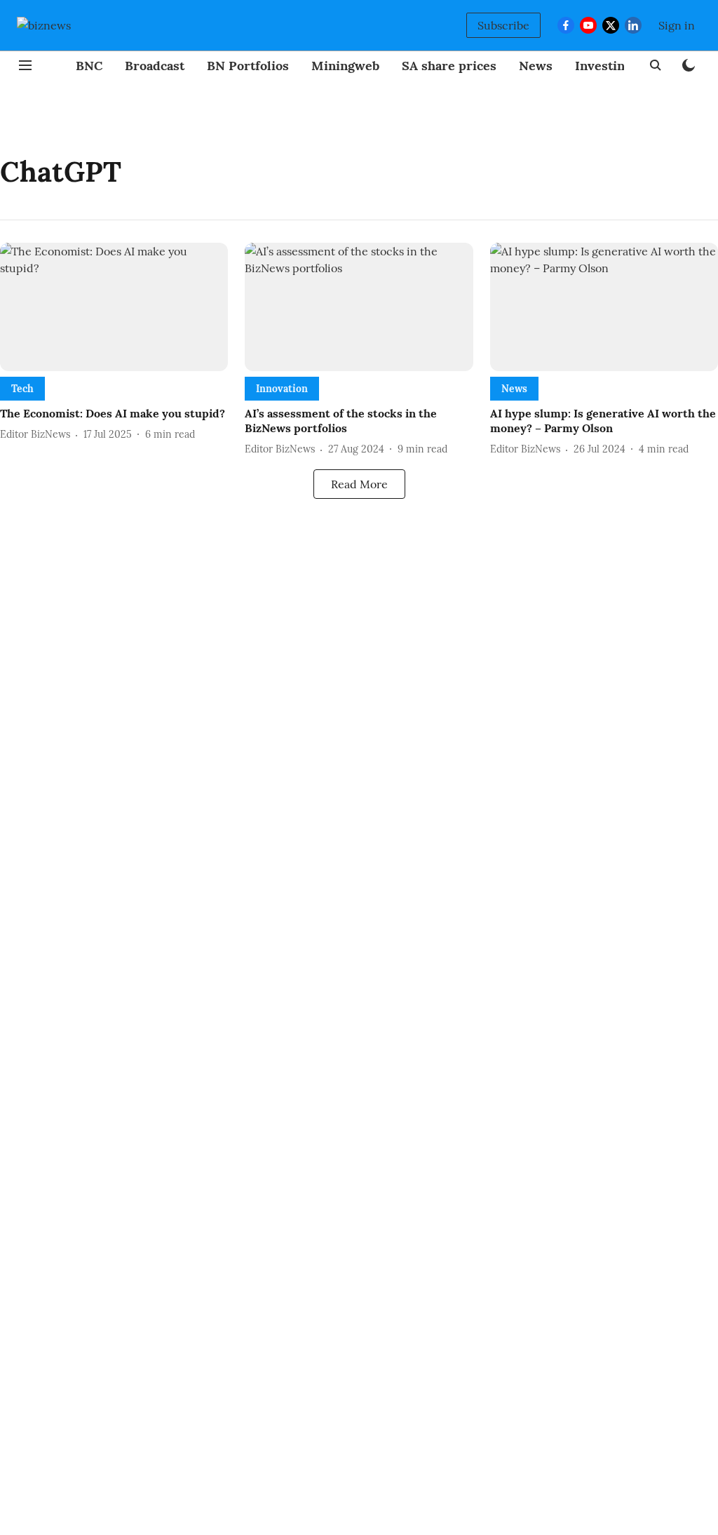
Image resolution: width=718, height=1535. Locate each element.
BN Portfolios (248, 66)
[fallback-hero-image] (114, 307)
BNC (89, 66)
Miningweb (345, 66)
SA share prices (449, 66)
